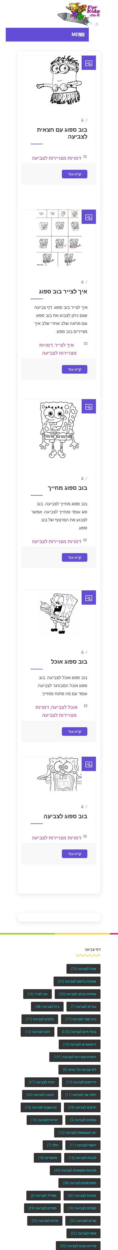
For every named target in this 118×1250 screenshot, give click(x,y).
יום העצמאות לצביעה (77, 1133)
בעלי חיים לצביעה (79, 1032)
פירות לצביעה (45, 1221)
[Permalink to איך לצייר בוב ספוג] (59, 272)
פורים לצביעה (83, 1221)
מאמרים (47, 1158)
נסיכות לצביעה (82, 1196)
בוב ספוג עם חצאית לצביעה (62, 140)
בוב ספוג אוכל (69, 668)
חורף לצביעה (42, 1082)
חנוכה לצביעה (40, 1095)
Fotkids (74, 127)
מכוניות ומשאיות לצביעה (75, 1170)
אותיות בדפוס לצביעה (77, 981)
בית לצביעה (47, 1007)
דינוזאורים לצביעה (79, 1044)
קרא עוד (74, 187)
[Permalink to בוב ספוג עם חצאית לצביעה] (59, 110)
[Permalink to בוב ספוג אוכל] (59, 641)
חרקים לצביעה (82, 1107)
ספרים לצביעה (42, 1208)
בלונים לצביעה (40, 1019)
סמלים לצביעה (82, 1208)
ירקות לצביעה (83, 1145)
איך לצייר (66, 353)
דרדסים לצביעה (81, 1082)
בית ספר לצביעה (80, 1019)
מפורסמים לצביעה (79, 1183)
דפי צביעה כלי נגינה (79, 1070)
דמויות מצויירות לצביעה (75, 1057)
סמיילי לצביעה (43, 1196)
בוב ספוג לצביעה (65, 821)
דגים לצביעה (37, 1032)
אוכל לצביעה (67, 714)
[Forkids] (79, 14)
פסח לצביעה (83, 1233)
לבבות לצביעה (82, 1158)
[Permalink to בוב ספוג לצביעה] (59, 794)
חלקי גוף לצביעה (80, 1095)
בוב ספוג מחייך (67, 497)
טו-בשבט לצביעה (41, 1107)
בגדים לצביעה (83, 1007)
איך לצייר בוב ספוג (63, 299)
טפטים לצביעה (83, 1120)
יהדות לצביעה (44, 1120)
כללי (52, 1145)
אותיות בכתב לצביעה (77, 994)
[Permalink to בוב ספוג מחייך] (59, 470)
